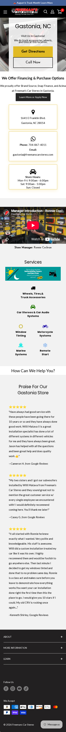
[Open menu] (5, 12)
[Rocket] (33, 113)
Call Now (33, 62)
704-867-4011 (37, 144)
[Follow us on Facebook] (6, 688)
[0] (59, 12)
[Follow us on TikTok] (26, 688)
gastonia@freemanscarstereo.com (33, 154)
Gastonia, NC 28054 (33, 122)
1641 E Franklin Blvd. (33, 118)
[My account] (52, 12)
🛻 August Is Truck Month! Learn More (33, 2)
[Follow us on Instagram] (12, 688)
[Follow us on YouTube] (19, 688)
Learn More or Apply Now (33, 97)
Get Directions (33, 51)
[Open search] (46, 12)
